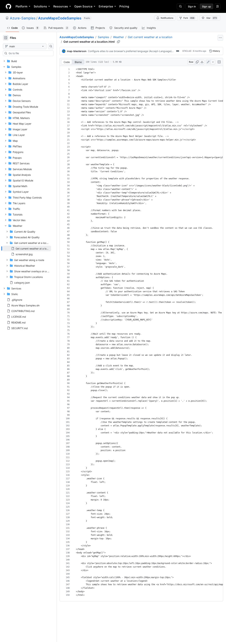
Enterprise (106, 6)
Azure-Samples (22, 18)
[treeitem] (27, 248)
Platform (21, 6)
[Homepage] (8, 6)
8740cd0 (186, 51)
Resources (60, 6)
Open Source (83, 6)
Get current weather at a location (150, 37)
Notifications (167, 18)
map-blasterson (77, 51)
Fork (188, 18)
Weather (118, 37)
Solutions (40, 6)
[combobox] (30, 53)
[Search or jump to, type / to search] (180, 6)
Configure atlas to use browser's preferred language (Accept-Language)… (131, 51)
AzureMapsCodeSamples (59, 18)
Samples (103, 37)
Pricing (124, 6)
